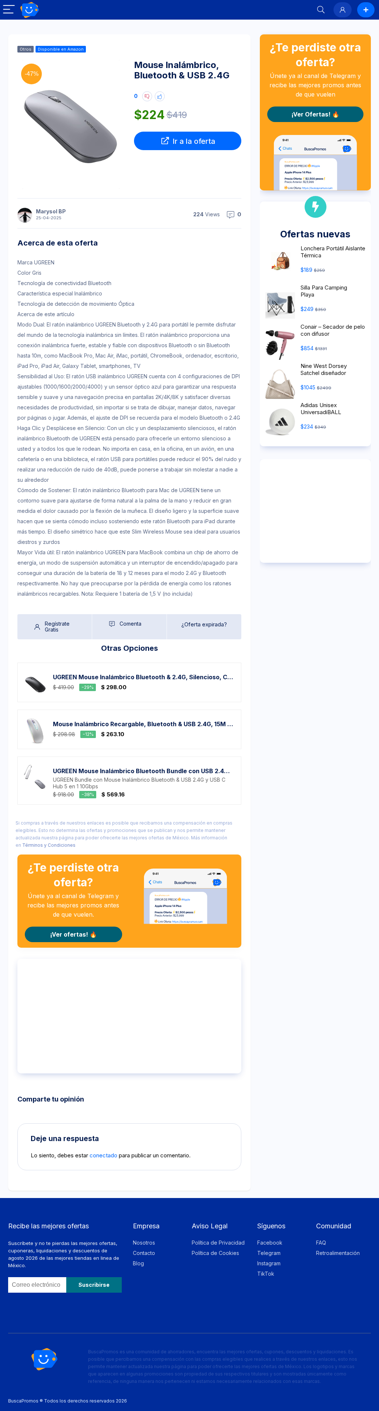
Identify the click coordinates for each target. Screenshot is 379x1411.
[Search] (321, 10)
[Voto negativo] (147, 96)
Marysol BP (51, 211)
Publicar (366, 9)
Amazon (75, 49)
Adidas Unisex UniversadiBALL (321, 409)
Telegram (269, 1253)
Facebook (269, 1242)
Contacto (144, 1253)
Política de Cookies (215, 1253)
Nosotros (144, 1242)
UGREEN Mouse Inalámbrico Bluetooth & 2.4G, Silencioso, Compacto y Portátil (143, 677)
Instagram (269, 1263)
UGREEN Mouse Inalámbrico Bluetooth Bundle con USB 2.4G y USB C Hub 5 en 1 (143, 771)
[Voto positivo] (160, 96)
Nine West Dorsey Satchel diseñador (324, 369)
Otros (25, 49)
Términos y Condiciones (49, 845)
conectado (103, 1155)
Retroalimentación (338, 1253)
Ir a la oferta (193, 141)
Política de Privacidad (218, 1242)
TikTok (265, 1273)
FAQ (321, 1242)
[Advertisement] (129, 1016)
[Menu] (9, 10)
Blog (138, 1263)
